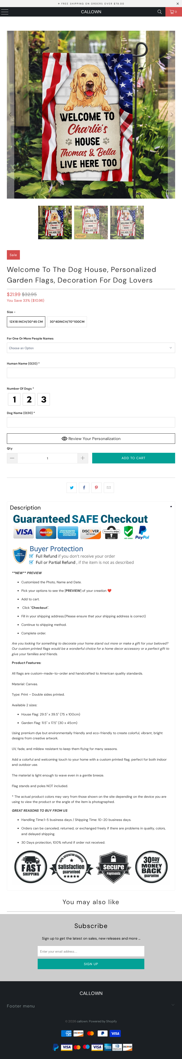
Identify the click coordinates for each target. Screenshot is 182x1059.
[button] (91, 338)
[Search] (159, 12)
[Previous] (10, 115)
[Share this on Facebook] (84, 488)
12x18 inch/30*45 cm (26, 322)
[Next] (171, 115)
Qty (10, 448)
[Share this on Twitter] (72, 488)
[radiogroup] (91, 399)
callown (91, 12)
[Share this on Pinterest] (96, 488)
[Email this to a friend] (109, 488)
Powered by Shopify (103, 1021)
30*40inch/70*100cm (67, 322)
